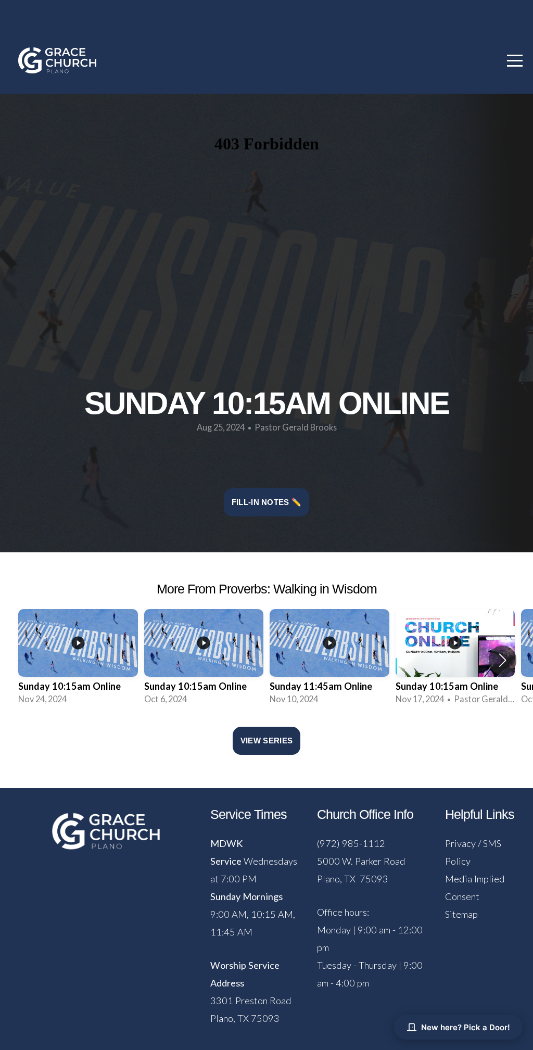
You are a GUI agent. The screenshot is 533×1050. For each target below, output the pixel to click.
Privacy (460, 843)
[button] (503, 660)
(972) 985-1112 (351, 843)
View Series (266, 740)
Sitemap (461, 914)
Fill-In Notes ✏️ (267, 502)
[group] (78, 660)
